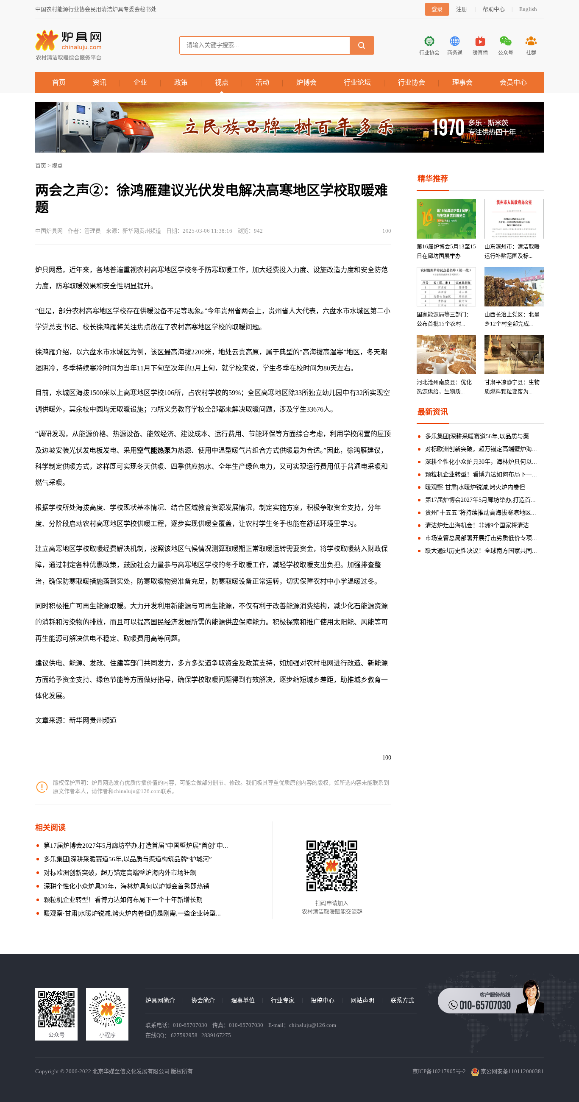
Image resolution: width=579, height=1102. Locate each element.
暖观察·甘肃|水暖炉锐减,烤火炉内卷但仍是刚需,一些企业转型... (132, 913)
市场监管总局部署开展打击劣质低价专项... (481, 538)
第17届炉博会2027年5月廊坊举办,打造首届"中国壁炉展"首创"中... (136, 845)
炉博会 (306, 82)
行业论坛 (357, 82)
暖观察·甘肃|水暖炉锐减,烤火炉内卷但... (477, 487)
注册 (461, 9)
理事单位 (243, 1000)
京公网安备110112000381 (511, 1071)
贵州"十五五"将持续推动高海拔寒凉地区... (480, 512)
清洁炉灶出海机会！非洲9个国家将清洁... (479, 525)
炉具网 (45, 269)
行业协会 (411, 82)
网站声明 (362, 1000)
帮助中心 (494, 9)
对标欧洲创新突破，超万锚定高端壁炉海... (481, 449)
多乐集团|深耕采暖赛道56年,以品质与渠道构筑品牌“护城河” (128, 859)
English (528, 9)
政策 (181, 82)
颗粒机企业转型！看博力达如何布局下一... (481, 474)
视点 (221, 82)
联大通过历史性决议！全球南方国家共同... (481, 551)
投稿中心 (322, 1000)
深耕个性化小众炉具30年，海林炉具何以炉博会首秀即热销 (126, 886)
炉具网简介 (160, 1000)
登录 (437, 9)
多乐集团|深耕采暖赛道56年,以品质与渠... (479, 436)
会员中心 (513, 82)
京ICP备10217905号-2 (439, 1071)
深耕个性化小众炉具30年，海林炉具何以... (481, 462)
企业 (140, 82)
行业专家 (283, 1000)
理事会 (462, 82)
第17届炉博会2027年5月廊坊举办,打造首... (480, 500)
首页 (59, 82)
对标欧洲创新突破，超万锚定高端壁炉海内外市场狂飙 (120, 872)
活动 (262, 82)
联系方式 (402, 1000)
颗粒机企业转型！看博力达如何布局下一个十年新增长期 (123, 899)
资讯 (99, 82)
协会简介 (203, 1000)
